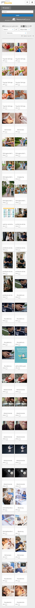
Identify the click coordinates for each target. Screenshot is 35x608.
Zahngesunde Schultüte (10, 153)
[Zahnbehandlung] (8, 496)
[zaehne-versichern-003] (8, 213)
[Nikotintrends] (8, 378)
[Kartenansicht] (30, 26)
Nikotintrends (8, 389)
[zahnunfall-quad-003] (21, 354)
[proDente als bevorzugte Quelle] (21, 213)
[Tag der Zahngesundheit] (8, 47)
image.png (20, 177)
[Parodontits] (21, 567)
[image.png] (21, 165)
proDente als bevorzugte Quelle (12, 248)
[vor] (33, 36)
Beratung (21, 508)
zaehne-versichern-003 (10, 224)
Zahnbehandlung (8, 508)
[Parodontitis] (8, 567)
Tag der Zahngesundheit (10, 59)
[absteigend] (16, 29)
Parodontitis (8, 578)
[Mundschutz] (21, 284)
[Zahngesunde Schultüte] (8, 142)
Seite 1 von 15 (28, 36)
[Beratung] (21, 496)
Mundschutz (21, 295)
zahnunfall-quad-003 (22, 366)
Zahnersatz (8, 129)
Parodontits (20, 578)
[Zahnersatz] (8, 118)
